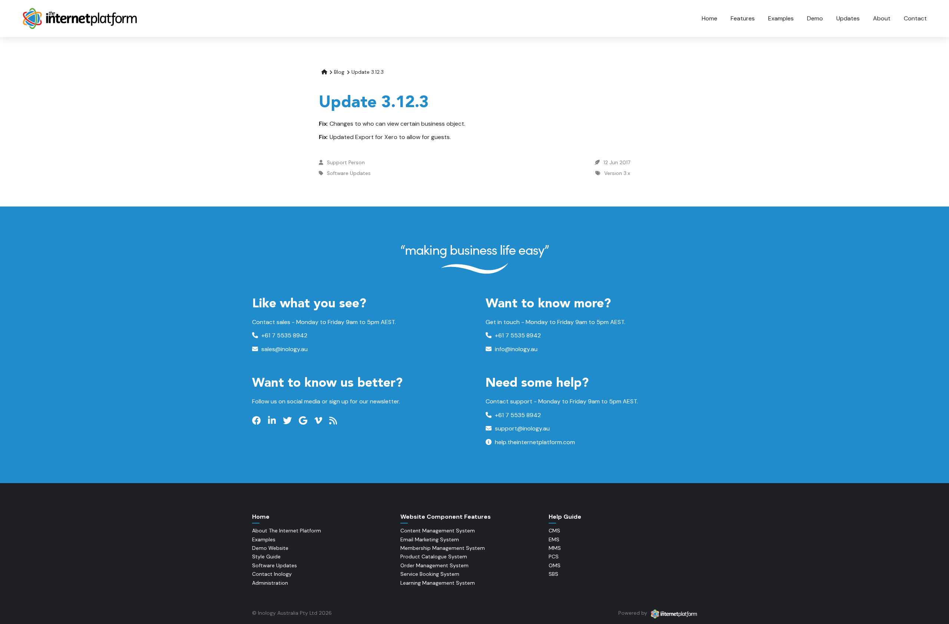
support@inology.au (521, 428)
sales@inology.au (284, 349)
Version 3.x (617, 173)
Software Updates (349, 173)
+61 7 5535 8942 (283, 335)
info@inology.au (515, 349)
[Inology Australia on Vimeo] (319, 421)
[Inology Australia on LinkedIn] (273, 421)
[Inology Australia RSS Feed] (334, 421)
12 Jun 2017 (617, 162)
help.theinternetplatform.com (534, 442)
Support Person (346, 162)
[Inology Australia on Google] (304, 421)
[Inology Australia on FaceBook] (257, 421)
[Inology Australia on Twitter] (288, 421)
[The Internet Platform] (80, 18)
